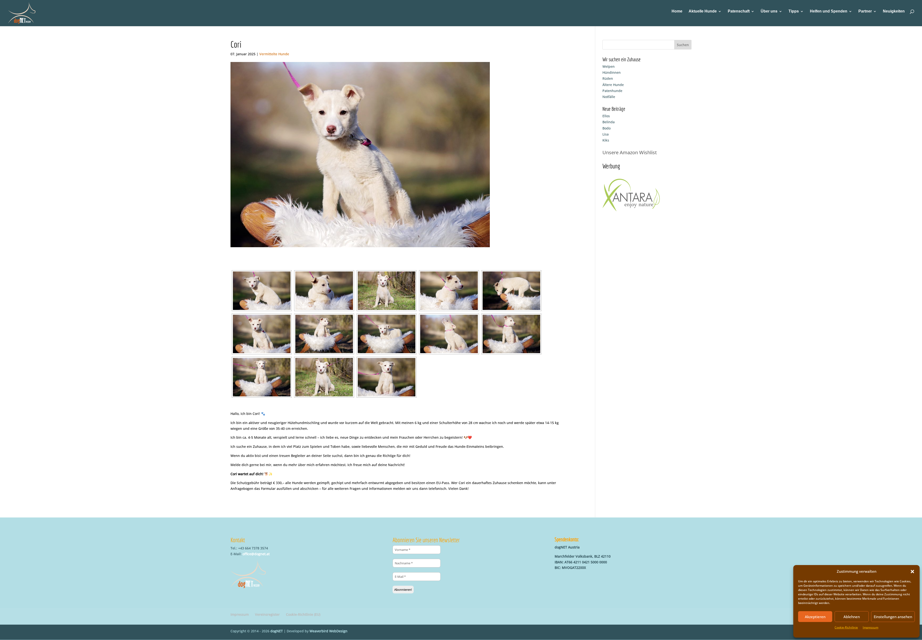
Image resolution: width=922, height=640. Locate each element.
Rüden (607, 78)
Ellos (606, 116)
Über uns (769, 11)
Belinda (608, 122)
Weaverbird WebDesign (328, 631)
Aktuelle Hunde (703, 11)
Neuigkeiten (894, 11)
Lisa (605, 134)
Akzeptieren (815, 616)
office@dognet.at (256, 554)
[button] (912, 571)
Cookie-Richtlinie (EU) (303, 614)
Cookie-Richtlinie (846, 627)
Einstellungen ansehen (893, 616)
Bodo (606, 128)
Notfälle (608, 96)
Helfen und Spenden (828, 11)
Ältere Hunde (613, 84)
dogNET (276, 631)
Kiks (605, 140)
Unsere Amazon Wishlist (629, 152)
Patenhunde (612, 90)
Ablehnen (851, 616)
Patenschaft (739, 11)
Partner (865, 11)
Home (677, 11)
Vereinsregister (267, 614)
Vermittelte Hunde (274, 54)
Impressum (870, 627)
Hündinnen (611, 72)
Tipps (794, 11)
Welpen (608, 66)
